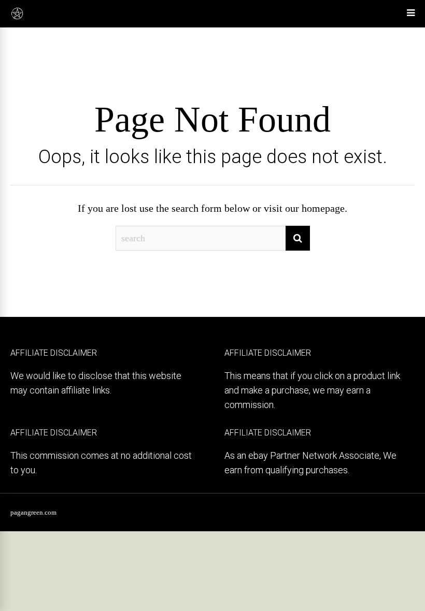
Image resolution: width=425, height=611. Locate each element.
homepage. (324, 208)
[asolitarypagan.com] (17, 18)
